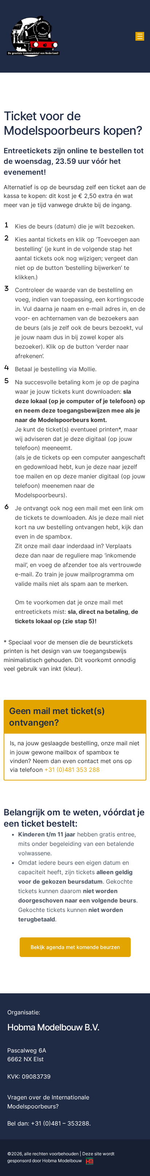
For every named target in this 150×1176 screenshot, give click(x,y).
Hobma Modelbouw (62, 1160)
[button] (75, 947)
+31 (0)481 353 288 (72, 769)
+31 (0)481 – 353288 (60, 1123)
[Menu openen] (139, 36)
